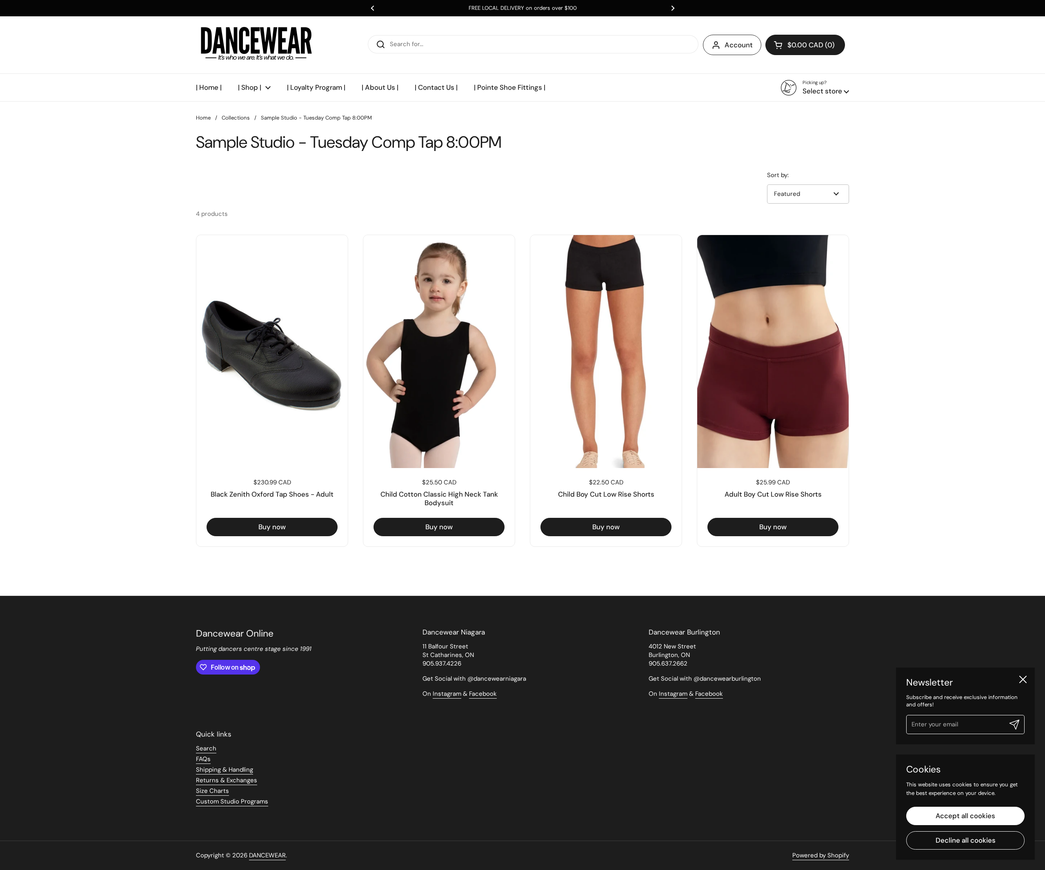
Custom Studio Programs (232, 801)
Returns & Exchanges (226, 780)
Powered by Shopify (820, 855)
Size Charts (212, 791)
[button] (805, 45)
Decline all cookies (966, 840)
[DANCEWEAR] (257, 44)
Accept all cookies (965, 815)
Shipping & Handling (224, 770)
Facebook (483, 694)
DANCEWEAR (267, 855)
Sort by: (778, 175)
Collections (236, 117)
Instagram (447, 694)
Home (203, 117)
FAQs (203, 759)
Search (206, 748)
